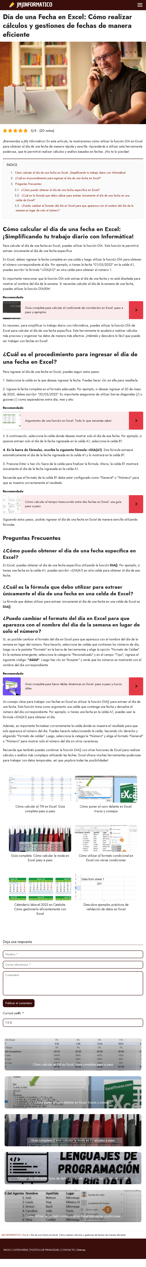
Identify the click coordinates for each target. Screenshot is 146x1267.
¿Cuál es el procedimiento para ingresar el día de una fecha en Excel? (58, 178)
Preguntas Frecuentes (28, 184)
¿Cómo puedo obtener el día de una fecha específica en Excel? (60, 190)
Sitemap (81, 1250)
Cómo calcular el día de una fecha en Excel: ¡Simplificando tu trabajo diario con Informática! (70, 173)
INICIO (7, 1250)
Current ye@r (13, 1013)
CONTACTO (68, 1250)
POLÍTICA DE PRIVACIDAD (44, 1250)
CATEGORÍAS (20, 1250)
